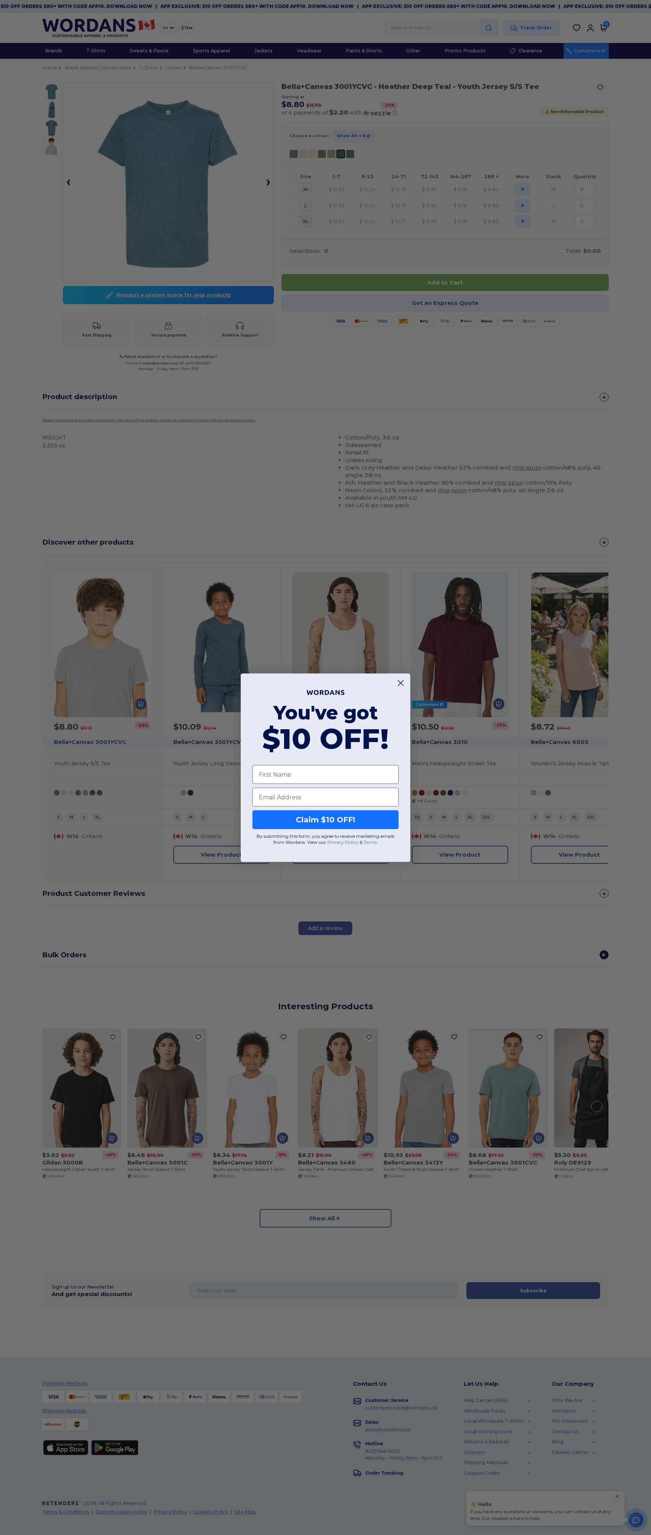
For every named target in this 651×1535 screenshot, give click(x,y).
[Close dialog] (400, 683)
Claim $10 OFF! (325, 819)
